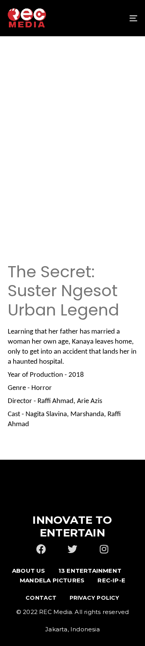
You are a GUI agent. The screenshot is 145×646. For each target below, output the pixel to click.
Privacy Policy (94, 597)
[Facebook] (41, 549)
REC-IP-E (111, 580)
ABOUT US (28, 570)
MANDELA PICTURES (52, 580)
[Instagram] (104, 549)
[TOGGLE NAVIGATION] (115, 18)
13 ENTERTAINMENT (89, 570)
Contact (41, 597)
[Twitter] (72, 549)
